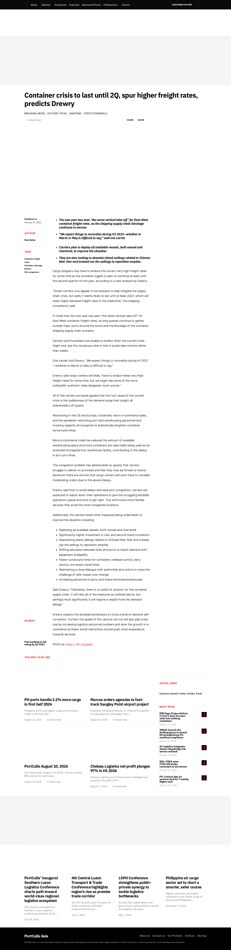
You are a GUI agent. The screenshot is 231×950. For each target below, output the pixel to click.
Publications (111, 4)
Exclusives (61, 4)
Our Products (175, 935)
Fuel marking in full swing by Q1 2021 (35, 643)
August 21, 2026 (168, 724)
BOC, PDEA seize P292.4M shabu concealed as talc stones (173, 764)
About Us (145, 935)
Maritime (75, 113)
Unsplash (86, 644)
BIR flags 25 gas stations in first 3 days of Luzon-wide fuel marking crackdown (174, 717)
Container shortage (33, 265)
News (34, 4)
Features (74, 4)
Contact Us (158, 935)
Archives (190, 935)
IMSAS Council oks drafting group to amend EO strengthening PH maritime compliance (173, 733)
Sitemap (202, 935)
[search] (202, 4)
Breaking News (34, 113)
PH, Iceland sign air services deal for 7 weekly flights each (174, 779)
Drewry (27, 269)
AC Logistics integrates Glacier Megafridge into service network (173, 749)
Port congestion (31, 272)
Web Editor (30, 240)
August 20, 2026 (168, 755)
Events (126, 4)
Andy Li (70, 644)
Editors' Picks (57, 113)
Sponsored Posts (91, 4)
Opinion (46, 4)
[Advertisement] (115, 60)
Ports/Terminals (95, 113)
